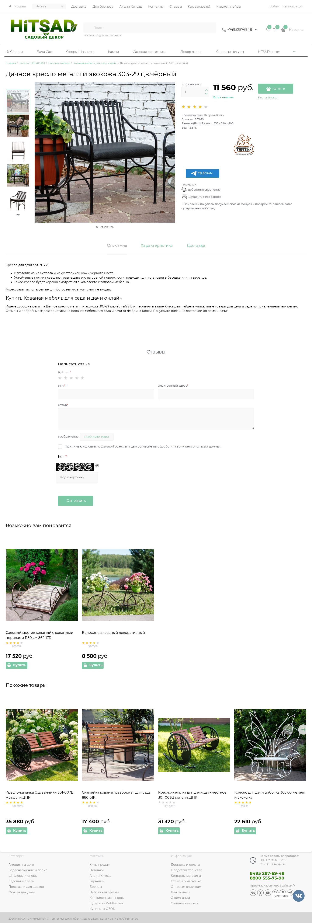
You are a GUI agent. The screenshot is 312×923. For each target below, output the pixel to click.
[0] (268, 31)
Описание (188, 185)
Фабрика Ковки (214, 115)
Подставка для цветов (108, 35)
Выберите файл (96, 437)
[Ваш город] (305, 872)
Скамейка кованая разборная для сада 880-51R (116, 795)
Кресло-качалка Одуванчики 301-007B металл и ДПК (39, 795)
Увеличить (107, 226)
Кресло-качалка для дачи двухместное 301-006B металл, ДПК (192, 795)
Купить (278, 88)
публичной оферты (112, 446)
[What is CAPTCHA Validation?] (75, 467)
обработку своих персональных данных (189, 446)
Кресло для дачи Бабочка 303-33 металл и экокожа (269, 795)
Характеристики (157, 246)
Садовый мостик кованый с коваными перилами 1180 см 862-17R (39, 635)
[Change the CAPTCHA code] (96, 465)
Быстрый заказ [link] (267, 97)
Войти (274, 6)
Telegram (205, 173)
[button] (18, 214)
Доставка (196, 246)
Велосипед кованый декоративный (113, 633)
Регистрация (293, 6)
